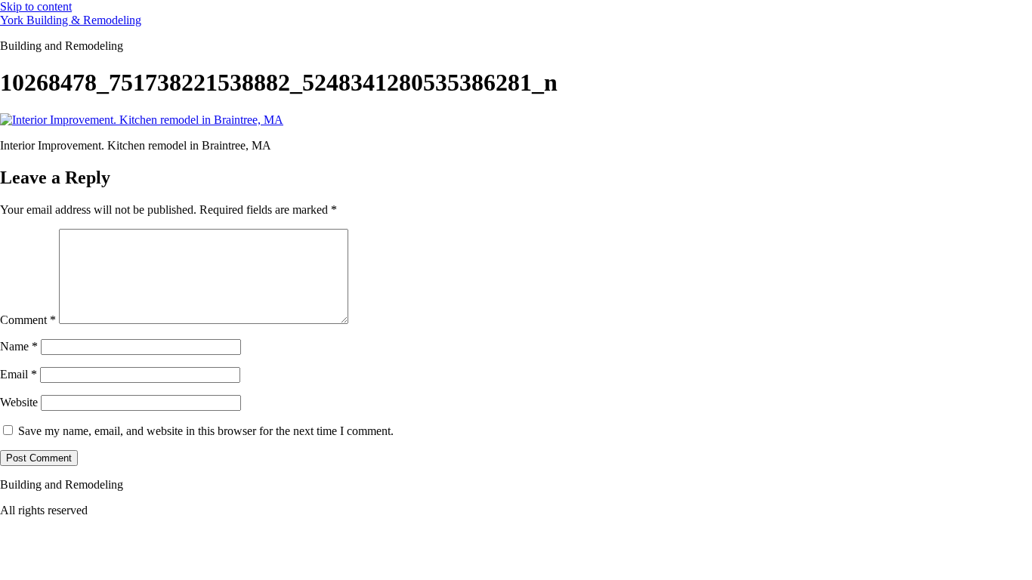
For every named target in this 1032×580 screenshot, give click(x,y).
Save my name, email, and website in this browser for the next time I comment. (206, 430)
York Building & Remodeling (70, 20)
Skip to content (36, 6)
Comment (28, 319)
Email (18, 374)
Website (19, 402)
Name (19, 346)
